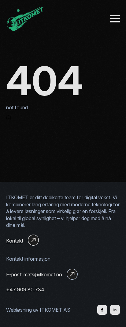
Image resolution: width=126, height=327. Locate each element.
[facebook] (102, 310)
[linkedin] (115, 310)
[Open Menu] (115, 19)
